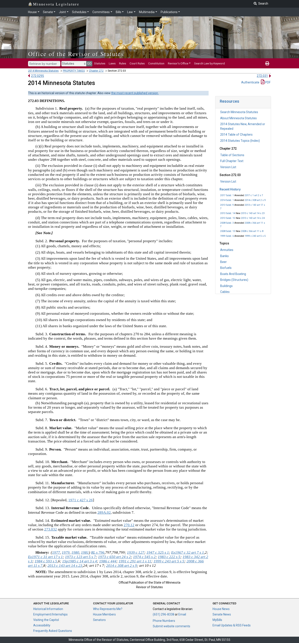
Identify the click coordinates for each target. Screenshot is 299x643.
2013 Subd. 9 (227, 205)
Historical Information (48, 609)
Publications (169, 12)
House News (221, 609)
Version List (228, 167)
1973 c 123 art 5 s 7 (80, 557)
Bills (118, 12)
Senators (99, 620)
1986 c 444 (107, 561)
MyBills (217, 620)
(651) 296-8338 (163, 614)
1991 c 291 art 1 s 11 (135, 561)
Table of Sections (232, 155)
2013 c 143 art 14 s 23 (253, 213)
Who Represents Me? (107, 609)
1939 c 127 (135, 552)
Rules (122, 63)
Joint (62, 12)
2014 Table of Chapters (236, 134)
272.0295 (37, 76)
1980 (75, 552)
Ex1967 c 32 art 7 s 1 (187, 552)
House (32, 12)
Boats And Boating (233, 274)
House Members (104, 614)
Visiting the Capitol (46, 620)
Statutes (99, 63)
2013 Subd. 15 (227, 218)
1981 (85, 552)
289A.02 (104, 512)
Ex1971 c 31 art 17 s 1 (45, 557)
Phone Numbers (164, 620)
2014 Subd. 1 (227, 200)
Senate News (222, 614)
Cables (225, 292)
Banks (224, 256)
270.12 (129, 525)
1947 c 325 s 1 (157, 552)
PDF (267, 82)
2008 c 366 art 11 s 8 (252, 231)
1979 (66, 552)
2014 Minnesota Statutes (43, 70)
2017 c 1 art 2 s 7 (254, 195)
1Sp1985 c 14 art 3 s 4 (79, 561)
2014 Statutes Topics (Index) (240, 140)
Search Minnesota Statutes (239, 112)
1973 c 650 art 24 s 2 (114, 557)
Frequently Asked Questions (52, 631)
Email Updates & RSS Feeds (232, 625)
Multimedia (147, 12)
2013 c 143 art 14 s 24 (253, 218)
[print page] (267, 63)
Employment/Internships (50, 614)
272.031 (262, 76)
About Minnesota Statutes (238, 118)
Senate (48, 12)
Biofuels (226, 268)
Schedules (79, 12)
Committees (101, 12)
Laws (112, 63)
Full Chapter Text (231, 161)
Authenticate (250, 82)
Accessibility (41, 625)
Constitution (156, 63)
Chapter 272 (96, 70)
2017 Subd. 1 (227, 195)
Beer (223, 262)
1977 (56, 552)
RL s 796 (97, 552)
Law (130, 12)
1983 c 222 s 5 (169, 557)
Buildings (226, 286)
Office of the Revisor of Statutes (76, 54)
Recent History (230, 189)
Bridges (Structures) (234, 280)
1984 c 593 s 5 (46, 561)
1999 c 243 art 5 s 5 (255, 236)
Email (182, 614)
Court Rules (137, 63)
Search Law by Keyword (209, 63)
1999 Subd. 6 (227, 236)
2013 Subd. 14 (227, 213)
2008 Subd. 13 (227, 231)
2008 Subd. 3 (227, 222)
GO (89, 64)
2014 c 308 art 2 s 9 (255, 200)
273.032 (50, 529)
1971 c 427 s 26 (80, 500)
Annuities (226, 250)
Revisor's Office (178, 63)
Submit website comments (171, 626)
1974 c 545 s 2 (144, 557)
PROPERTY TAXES (74, 70)
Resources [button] (229, 101)
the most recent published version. (135, 93)
